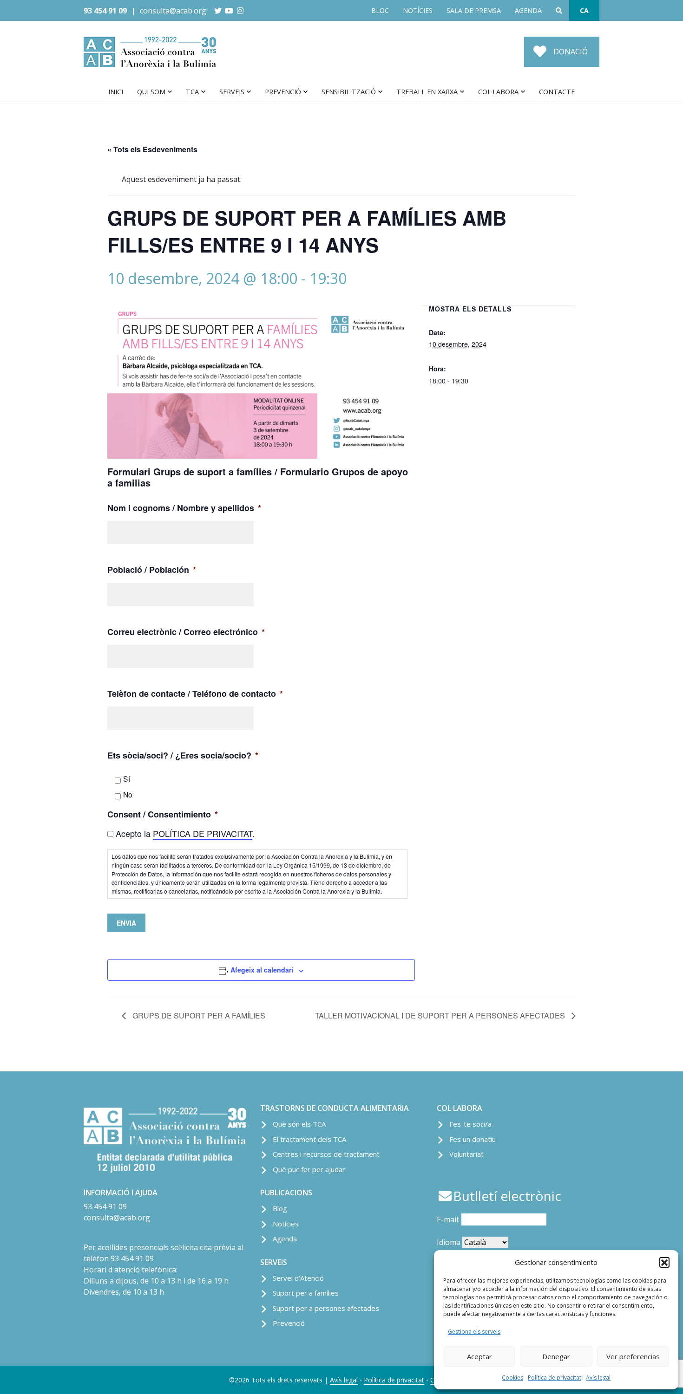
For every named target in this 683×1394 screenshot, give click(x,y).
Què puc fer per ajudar (309, 1169)
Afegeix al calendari (261, 969)
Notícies (286, 1223)
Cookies (512, 1377)
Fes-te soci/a (470, 1123)
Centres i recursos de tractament (326, 1154)
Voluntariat (466, 1154)
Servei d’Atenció (298, 1278)
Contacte (557, 91)
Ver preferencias (633, 1356)
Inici (115, 91)
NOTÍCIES (418, 10)
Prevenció (283, 91)
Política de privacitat (554, 1377)
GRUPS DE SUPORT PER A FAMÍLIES (198, 1015)
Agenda (285, 1238)
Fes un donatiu (472, 1139)
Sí (126, 778)
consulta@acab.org (173, 11)
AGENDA (528, 10)
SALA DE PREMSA (474, 10)
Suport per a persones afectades (326, 1308)
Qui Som (151, 91)
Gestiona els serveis (474, 1332)
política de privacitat (202, 833)
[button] (664, 1262)
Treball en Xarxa (427, 91)
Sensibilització (349, 91)
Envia (126, 922)
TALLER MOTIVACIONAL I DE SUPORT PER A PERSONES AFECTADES (441, 1015)
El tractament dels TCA (309, 1139)
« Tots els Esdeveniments (152, 149)
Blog (280, 1208)
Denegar (556, 1356)
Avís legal (598, 1377)
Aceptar (479, 1356)
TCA (192, 91)
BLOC (380, 10)
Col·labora (498, 91)
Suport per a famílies (306, 1292)
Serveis (231, 91)
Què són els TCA (299, 1123)
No (127, 794)
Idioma (448, 1242)
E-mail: (449, 1219)
